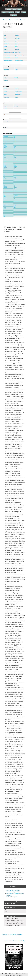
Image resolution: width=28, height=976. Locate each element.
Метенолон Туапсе (12, 897)
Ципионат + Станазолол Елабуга (15, 941)
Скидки (17, 12)
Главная (8, 9)
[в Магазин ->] (14, 945)
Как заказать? (17, 9)
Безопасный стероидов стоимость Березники (13, 891)
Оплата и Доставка (8, 12)
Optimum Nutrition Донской (17, 20)
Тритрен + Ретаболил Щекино (12, 934)
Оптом (24, 12)
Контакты (14, 15)
